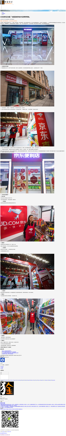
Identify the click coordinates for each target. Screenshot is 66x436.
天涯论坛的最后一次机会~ (50, 404)
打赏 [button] (1, 366)
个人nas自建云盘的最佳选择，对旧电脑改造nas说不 (10, 352)
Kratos (3, 431)
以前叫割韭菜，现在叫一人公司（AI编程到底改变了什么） (28, 404)
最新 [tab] (1, 402)
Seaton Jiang (9, 431)
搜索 (1, 401)
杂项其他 (3, 8)
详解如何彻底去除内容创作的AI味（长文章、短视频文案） (9, 404)
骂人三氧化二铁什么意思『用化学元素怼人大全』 (31, 406)
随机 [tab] (4, 402)
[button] (2, 366)
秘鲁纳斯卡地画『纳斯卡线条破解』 (8, 353)
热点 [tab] (2, 402)
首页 (3, 5)
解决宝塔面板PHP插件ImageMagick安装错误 (9, 351)
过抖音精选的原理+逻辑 (42, 404)
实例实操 (3, 7)
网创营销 (3, 6)
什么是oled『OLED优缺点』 (4, 406)
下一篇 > (1, 368)
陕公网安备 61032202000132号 (5, 434)
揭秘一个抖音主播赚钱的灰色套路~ (7, 407)
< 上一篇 (1, 367)
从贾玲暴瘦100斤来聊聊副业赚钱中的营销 (16, 406)
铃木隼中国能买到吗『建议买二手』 (44, 406)
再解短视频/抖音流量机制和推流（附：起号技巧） (9, 405)
